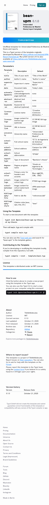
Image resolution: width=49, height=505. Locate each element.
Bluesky (6, 486)
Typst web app (26, 238)
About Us (6, 440)
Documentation (9, 434)
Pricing (32, 5)
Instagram (7, 492)
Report (29, 335)
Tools (5, 470)
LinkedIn (6, 489)
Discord (6, 479)
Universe (6, 437)
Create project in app (26, 40)
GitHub (27, 329)
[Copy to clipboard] (44, 293)
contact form (19, 369)
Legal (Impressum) (10, 456)
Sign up (41, 5)
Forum (8, 364)
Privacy (6, 450)
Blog (4, 473)
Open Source (8, 443)
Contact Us (7, 447)
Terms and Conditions (12, 453)
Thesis (29, 332)
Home (25, 5)
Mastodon (7, 483)
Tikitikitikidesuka (32, 339)
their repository (26, 360)
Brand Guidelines (10, 460)
